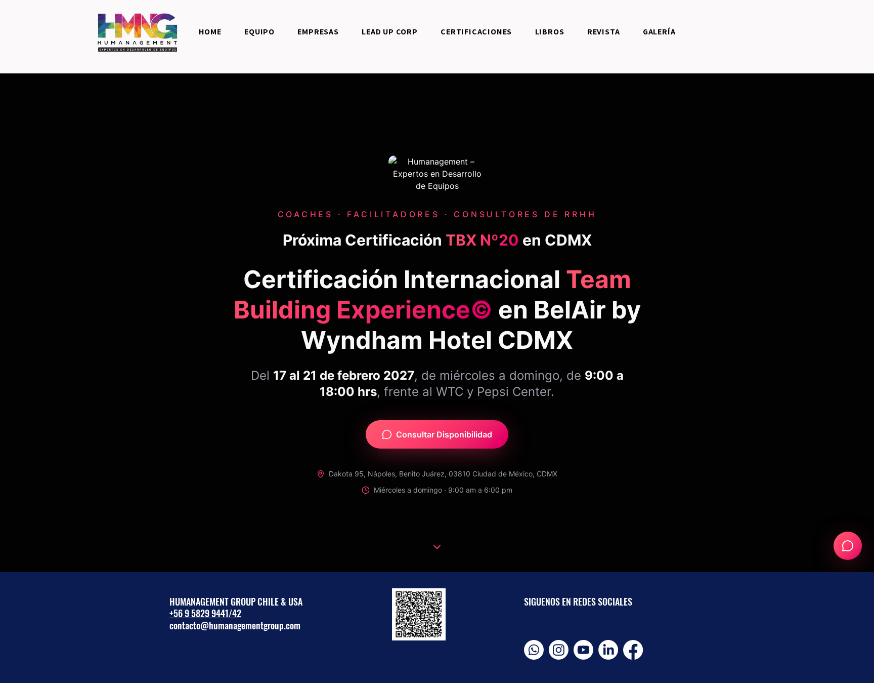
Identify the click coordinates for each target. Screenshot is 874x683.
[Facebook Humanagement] (633, 650)
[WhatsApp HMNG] (534, 650)
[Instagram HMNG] (559, 650)
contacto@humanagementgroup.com (234, 625)
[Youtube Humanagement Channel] (583, 650)
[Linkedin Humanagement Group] (608, 650)
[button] (476, 31)
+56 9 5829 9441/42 (205, 613)
